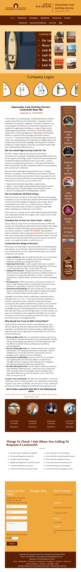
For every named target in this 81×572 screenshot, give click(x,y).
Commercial (56, 18)
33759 (28, 394)
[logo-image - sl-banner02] (28, 50)
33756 (12, 394)
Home (12, 18)
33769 (36, 397)
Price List (52, 23)
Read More (14, 427)
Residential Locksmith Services (68, 110)
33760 (33, 394)
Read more (58, 41)
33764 (54, 394)
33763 (49, 394)
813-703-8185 (43, 6)
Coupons (67, 18)
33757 (18, 394)
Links (56, 564)
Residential (45, 18)
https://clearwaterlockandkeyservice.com (49, 556)
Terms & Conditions (32, 564)
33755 (7, 394)
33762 (44, 394)
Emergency (34, 18)
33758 (23, 394)
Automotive (22, 18)
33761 (39, 394)
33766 (31, 397)
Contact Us (23, 23)
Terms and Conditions (38, 23)
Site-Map (50, 564)
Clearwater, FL (25, 113)
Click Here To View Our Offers (68, 250)
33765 (26, 397)
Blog (60, 23)
